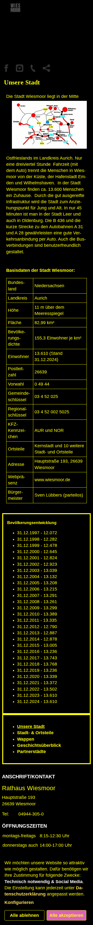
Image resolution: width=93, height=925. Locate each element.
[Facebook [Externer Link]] (6, 68)
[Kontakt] (33, 68)
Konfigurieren (19, 902)
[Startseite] (22, 12)
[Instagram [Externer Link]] (19, 68)
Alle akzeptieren (66, 915)
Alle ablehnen (24, 915)
